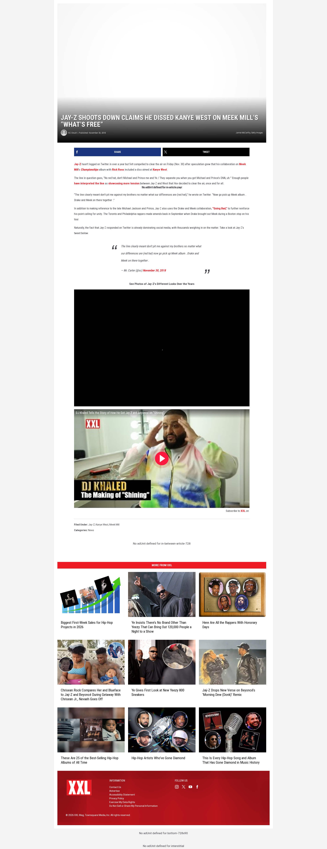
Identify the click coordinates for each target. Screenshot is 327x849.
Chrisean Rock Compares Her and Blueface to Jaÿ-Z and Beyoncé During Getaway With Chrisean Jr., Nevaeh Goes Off (91, 694)
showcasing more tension (123, 183)
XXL (243, 511)
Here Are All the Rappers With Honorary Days (229, 625)
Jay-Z (77, 164)
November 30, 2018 (154, 270)
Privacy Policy (116, 798)
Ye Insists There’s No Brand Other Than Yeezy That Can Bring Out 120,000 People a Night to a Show (161, 627)
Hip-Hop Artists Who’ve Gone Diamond (158, 758)
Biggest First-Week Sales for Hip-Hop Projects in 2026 (87, 625)
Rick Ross (118, 169)
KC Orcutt (72, 133)
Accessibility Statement (122, 794)
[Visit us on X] (185, 787)
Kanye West (160, 169)
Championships (89, 169)
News (91, 530)
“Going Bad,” (219, 208)
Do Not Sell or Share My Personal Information (133, 806)
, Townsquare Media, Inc (97, 815)
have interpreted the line (89, 183)
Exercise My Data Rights (122, 802)
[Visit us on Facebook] (198, 787)
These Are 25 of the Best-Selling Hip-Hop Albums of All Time (89, 760)
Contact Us (115, 787)
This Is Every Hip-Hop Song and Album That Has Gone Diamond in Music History (231, 760)
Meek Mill (114, 524)
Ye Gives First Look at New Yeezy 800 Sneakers (157, 692)
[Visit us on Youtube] (191, 787)
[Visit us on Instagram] (178, 787)
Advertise (114, 791)
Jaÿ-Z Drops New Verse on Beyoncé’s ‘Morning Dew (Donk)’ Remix (228, 692)
